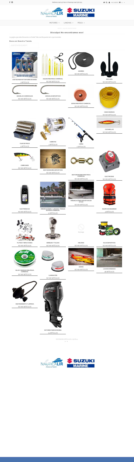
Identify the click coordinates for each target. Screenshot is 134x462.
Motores (53, 23)
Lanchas (67, 23)
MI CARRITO (116, 2)
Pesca (80, 23)
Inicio (60, 28)
